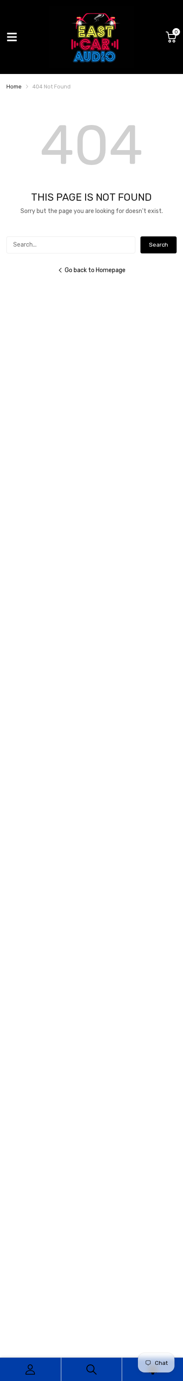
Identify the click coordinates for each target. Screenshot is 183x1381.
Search (158, 245)
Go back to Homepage (95, 270)
